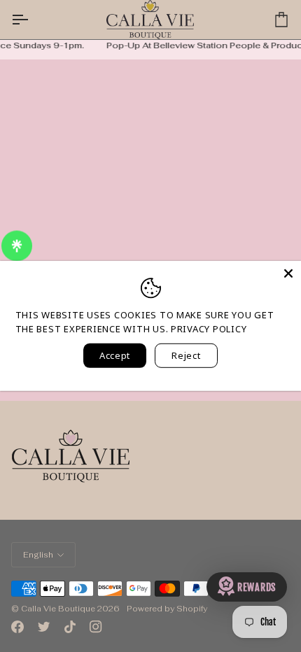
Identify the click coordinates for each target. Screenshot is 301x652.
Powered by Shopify (167, 609)
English (38, 555)
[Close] (288, 274)
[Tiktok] (70, 627)
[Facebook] (17, 627)
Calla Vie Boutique (58, 609)
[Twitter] (44, 627)
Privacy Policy (208, 328)
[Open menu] (32, 19)
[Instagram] (96, 627)
